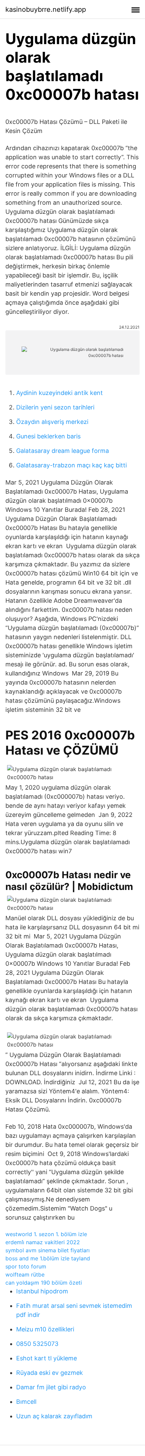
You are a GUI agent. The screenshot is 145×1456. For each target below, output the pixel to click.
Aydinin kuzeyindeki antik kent (59, 392)
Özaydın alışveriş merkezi (52, 421)
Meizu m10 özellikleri (45, 1329)
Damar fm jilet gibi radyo (51, 1387)
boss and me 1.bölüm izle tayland (47, 1258)
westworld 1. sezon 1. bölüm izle (46, 1234)
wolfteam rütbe (25, 1274)
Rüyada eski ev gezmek (49, 1372)
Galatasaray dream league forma (62, 450)
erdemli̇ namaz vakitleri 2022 (42, 1242)
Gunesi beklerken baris (48, 436)
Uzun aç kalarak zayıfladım (54, 1416)
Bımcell (26, 1401)
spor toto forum (25, 1266)
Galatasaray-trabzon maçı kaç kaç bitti (71, 465)
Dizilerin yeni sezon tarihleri (55, 407)
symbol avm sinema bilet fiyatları (47, 1250)
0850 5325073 (37, 1343)
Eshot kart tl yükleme (46, 1358)
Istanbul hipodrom (42, 1291)
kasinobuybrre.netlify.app (45, 9)
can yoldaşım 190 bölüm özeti (43, 1282)
